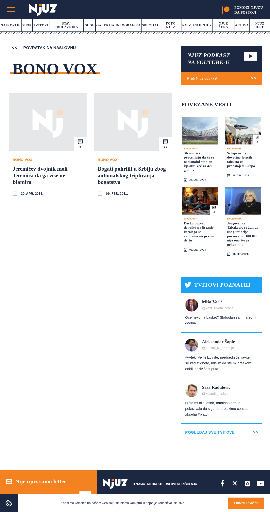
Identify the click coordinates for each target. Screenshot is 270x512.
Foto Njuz (171, 25)
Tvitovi (40, 25)
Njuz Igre (260, 25)
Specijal (150, 25)
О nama (139, 484)
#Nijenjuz (202, 25)
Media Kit (155, 484)
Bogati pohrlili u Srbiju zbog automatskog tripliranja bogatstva (132, 175)
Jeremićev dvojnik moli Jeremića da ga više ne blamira (40, 175)
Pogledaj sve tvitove (210, 432)
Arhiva (242, 25)
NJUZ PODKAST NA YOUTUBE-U (208, 58)
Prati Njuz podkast (202, 78)
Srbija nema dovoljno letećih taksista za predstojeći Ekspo (241, 159)
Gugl (90, 25)
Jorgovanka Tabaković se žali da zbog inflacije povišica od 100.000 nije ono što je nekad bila (243, 234)
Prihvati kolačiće (246, 503)
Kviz (186, 25)
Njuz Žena (223, 25)
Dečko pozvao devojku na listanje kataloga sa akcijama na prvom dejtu (199, 231)
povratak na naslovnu (49, 48)
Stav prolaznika (66, 25)
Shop (27, 25)
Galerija (105, 25)
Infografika (128, 25)
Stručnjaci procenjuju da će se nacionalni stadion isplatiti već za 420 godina (199, 161)
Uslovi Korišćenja (181, 484)
